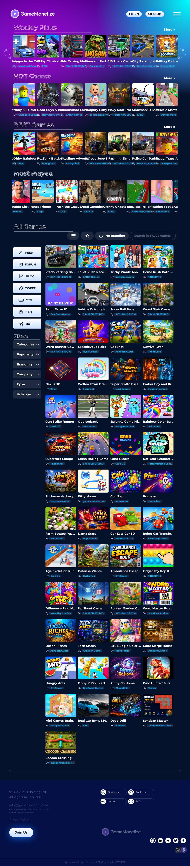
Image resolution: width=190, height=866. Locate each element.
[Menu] (177, 14)
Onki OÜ (55, 426)
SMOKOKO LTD (146, 211)
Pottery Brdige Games (160, 463)
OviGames (154, 426)
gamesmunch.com (94, 501)
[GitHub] (183, 840)
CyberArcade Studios (160, 725)
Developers (114, 792)
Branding (24, 364)
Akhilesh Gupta (124, 351)
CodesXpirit (74, 66)
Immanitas (121, 501)
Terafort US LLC (99, 114)
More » (169, 29)
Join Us (21, 832)
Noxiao (152, 688)
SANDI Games (51, 114)
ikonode (120, 725)
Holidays (24, 394)
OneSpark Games (147, 163)
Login (134, 14)
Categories (25, 344)
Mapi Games (122, 389)
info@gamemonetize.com (28, 805)
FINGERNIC (154, 276)
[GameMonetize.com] (32, 14)
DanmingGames (157, 650)
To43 (164, 211)
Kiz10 (117, 114)
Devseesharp (145, 114)
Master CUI (167, 163)
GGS (21, 211)
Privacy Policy (19, 819)
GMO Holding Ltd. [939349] (111, 862)
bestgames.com (76, 114)
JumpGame (121, 211)
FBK (21, 66)
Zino (53, 389)
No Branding (115, 235)
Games (112, 801)
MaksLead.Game (171, 114)
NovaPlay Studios (60, 613)
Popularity (25, 354)
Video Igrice (122, 650)
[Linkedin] (168, 840)
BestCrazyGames (124, 66)
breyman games (157, 389)
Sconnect (88, 389)
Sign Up (154, 14)
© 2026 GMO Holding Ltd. (28, 792)
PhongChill (144, 66)
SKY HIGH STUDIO (53, 66)
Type (21, 384)
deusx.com (89, 426)
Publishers (141, 792)
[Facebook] (153, 840)
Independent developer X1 (65, 762)
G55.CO (47, 211)
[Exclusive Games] (87, 236)
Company (24, 374)
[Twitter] (175, 840)
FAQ (138, 801)
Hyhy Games (90, 351)
